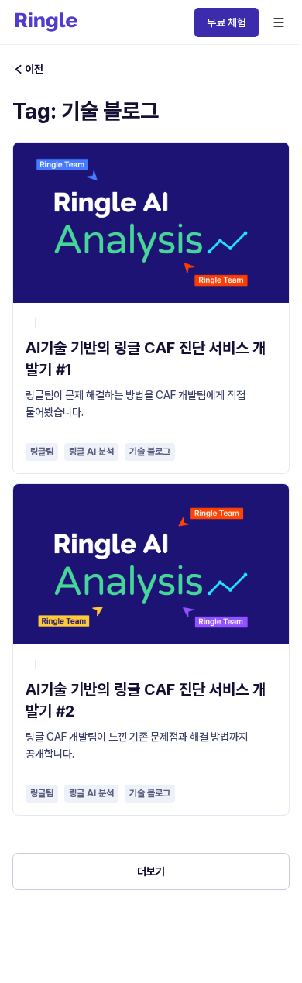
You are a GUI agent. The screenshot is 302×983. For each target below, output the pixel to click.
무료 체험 (226, 22)
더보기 (151, 871)
